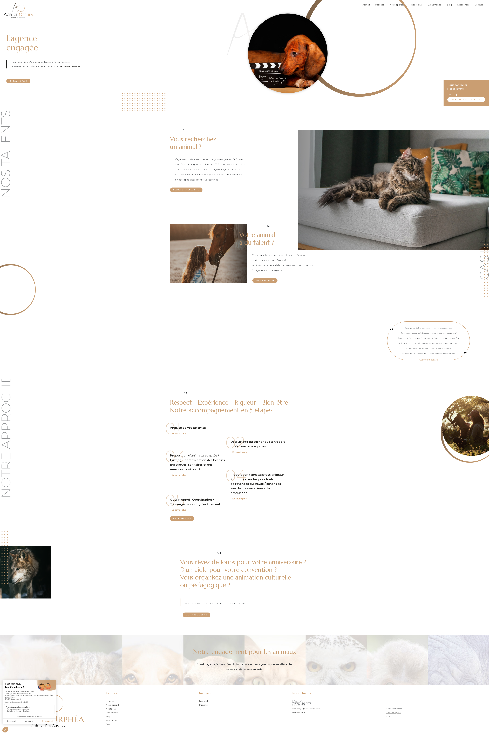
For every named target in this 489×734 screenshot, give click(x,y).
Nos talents (416, 5)
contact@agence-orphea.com (306, 708)
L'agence (110, 701)
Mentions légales (393, 712)
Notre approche (113, 705)
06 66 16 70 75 (298, 712)
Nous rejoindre (265, 280)
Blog (449, 5)
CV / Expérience (182, 518)
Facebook (203, 701)
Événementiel (435, 5)
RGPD (388, 716)
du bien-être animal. (70, 66)
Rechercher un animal (186, 190)
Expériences (463, 5)
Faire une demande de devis (466, 99)
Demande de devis (196, 615)
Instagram (203, 705)
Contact (479, 5)
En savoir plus (18, 81)
